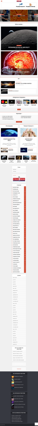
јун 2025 (14, 307)
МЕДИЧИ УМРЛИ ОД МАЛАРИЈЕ (19, 161)
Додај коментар (20, 73)
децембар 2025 (15, 294)
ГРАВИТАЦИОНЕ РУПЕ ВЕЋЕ (9, 139)
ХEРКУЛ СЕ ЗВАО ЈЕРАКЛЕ (33, 161)
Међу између (18, 24)
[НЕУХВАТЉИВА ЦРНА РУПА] (11, 102)
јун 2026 (14, 281)
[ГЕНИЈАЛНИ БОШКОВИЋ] (19, 102)
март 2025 (14, 314)
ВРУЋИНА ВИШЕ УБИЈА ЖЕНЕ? (18, 355)
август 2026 (15, 277)
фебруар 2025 (15, 316)
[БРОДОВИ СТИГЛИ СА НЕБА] (26, 157)
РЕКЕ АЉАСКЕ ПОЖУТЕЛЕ (26, 105)
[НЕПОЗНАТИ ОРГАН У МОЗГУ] (19, 63)
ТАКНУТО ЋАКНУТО (30, 148)
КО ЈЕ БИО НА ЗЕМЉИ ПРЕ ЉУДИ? (4, 161)
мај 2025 (14, 309)
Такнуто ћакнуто (28, 126)
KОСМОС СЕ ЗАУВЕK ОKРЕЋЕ (23, 83)
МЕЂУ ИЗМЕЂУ (19, 14)
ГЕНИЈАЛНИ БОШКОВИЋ (19, 105)
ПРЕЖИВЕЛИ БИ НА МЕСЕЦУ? (19, 47)
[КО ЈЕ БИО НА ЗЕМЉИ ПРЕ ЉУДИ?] (4, 157)
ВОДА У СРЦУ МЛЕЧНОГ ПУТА (18, 357)
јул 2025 (14, 305)
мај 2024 (14, 335)
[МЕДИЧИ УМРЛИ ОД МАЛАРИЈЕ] (19, 157)
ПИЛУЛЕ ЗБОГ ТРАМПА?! (29, 139)
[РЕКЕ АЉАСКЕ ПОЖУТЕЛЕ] (26, 102)
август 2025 (15, 303)
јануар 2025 (15, 318)
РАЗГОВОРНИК (10, 148)
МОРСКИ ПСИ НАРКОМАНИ (30, 150)
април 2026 (14, 286)
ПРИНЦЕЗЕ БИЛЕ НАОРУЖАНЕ (11, 161)
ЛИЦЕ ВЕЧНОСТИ (18, 82)
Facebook (14, 175)
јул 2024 (14, 331)
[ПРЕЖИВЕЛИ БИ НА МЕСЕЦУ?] (19, 38)
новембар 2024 (15, 322)
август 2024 (15, 329)
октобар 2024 (15, 324)
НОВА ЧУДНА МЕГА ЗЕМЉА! (26, 117)
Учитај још (19, 121)
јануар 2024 (15, 344)
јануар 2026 (15, 292)
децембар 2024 (15, 320)
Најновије (18, 113)
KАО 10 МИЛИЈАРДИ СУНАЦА (4, 105)
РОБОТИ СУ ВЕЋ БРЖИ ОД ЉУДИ (17, 421)
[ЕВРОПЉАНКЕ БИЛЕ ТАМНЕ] (33, 102)
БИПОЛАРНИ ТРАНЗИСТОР (10, 150)
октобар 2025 (15, 299)
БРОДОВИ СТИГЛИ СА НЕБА (26, 161)
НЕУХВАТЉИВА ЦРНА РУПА (11, 105)
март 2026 (14, 288)
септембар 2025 (15, 301)
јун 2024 (14, 333)
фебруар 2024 (15, 342)
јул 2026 (14, 279)
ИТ (18, 78)
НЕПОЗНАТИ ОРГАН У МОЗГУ (19, 72)
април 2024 (14, 337)
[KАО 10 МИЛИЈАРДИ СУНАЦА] (4, 102)
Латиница (14, 171)
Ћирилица (14, 169)
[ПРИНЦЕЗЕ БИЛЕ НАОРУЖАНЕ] (11, 157)
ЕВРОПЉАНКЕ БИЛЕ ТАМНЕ (33, 105)
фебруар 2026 (15, 290)
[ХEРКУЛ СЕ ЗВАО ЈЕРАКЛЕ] (33, 157)
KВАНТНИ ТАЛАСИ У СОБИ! (19, 15)
